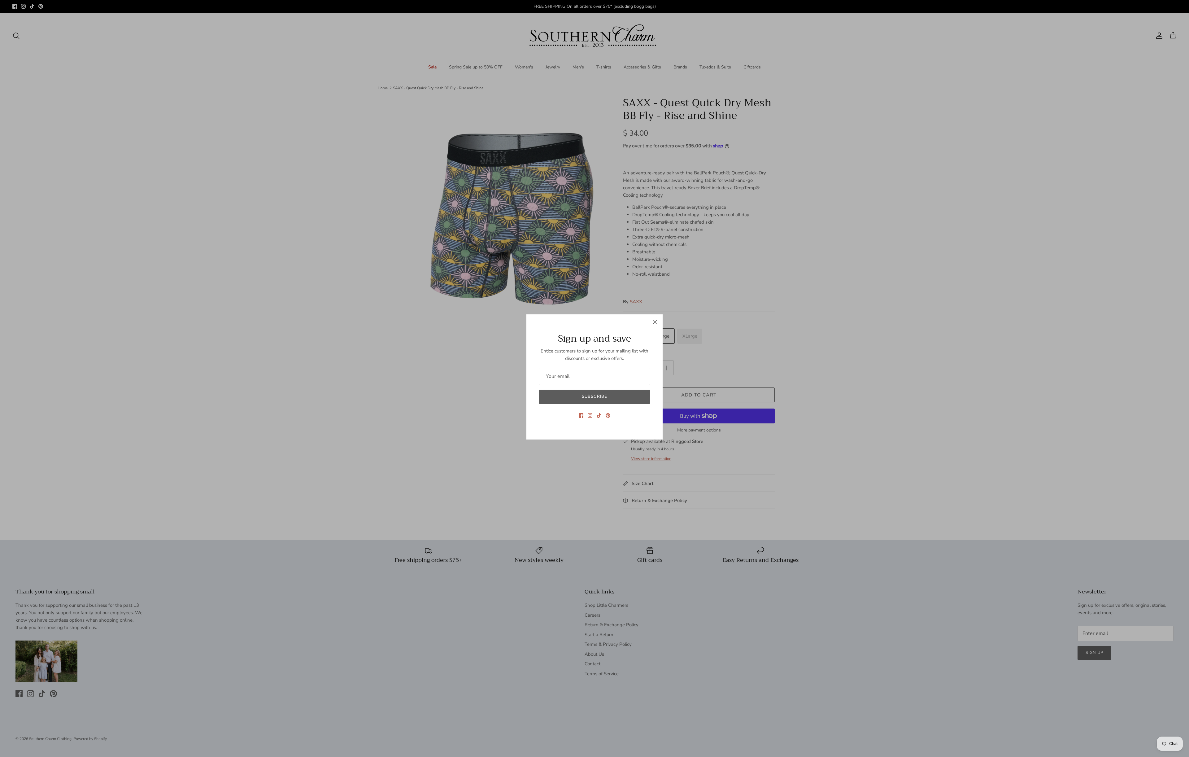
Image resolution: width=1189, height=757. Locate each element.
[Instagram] (590, 415)
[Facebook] (581, 415)
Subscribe (594, 396)
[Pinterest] (608, 415)
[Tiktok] (599, 415)
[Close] (655, 322)
